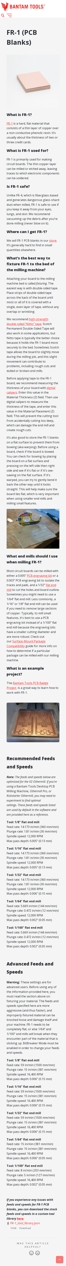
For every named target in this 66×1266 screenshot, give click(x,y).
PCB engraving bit (39, 576)
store (52, 241)
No (37, 1253)
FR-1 (10, 123)
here (20, 1219)
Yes (31, 1253)
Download (25, 1228)
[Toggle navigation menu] (9, 15)
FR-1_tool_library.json (25, 1223)
